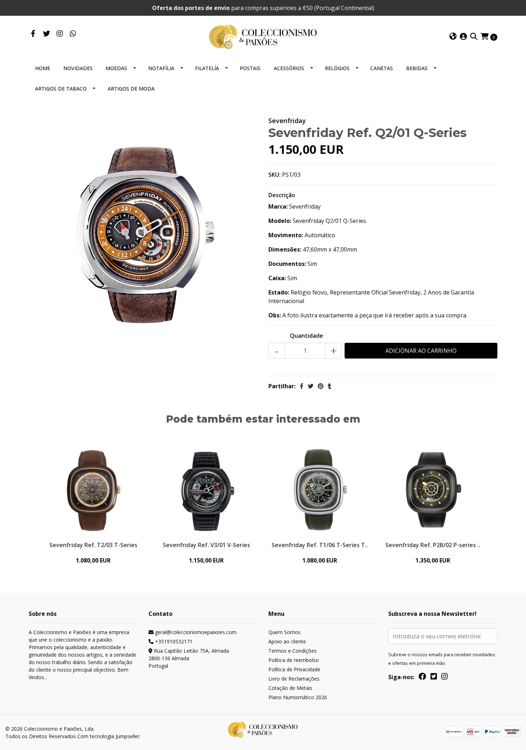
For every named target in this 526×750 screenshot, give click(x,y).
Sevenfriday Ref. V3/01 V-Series (206, 545)
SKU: (274, 175)
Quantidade (306, 336)
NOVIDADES (78, 68)
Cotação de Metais (290, 688)
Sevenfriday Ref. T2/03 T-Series (93, 545)
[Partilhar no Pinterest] (320, 386)
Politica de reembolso (293, 660)
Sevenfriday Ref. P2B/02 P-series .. (432, 545)
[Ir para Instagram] (59, 34)
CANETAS (381, 68)
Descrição (281, 195)
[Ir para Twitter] (46, 34)
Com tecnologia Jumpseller (108, 736)
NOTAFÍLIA (161, 68)
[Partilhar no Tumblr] (329, 386)
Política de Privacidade (294, 669)
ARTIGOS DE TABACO (61, 88)
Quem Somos (284, 632)
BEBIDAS (417, 68)
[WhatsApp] (72, 34)
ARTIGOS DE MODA (131, 88)
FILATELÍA (207, 68)
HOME (42, 68)
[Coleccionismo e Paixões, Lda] (263, 36)
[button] (453, 37)
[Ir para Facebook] (33, 34)
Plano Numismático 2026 (297, 697)
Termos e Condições (292, 650)
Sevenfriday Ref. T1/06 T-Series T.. (320, 545)
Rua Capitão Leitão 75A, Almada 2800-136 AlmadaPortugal (188, 658)
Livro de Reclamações (294, 678)
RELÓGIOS (337, 68)
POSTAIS (250, 68)
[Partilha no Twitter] (310, 386)
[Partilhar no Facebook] (301, 386)
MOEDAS (116, 68)
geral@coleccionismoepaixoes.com (195, 632)
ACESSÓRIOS (289, 68)
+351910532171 (173, 641)
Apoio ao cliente (287, 641)
